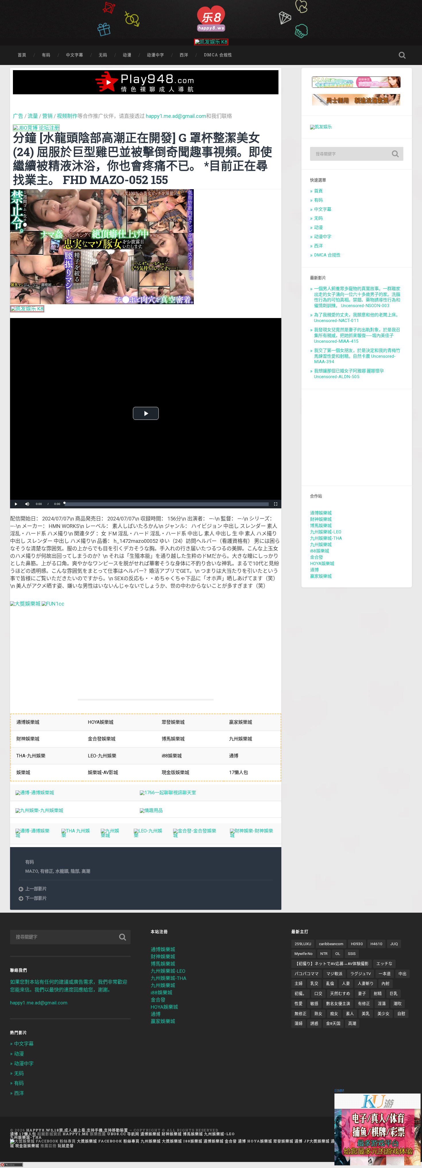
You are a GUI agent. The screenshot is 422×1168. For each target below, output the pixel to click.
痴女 (334, 1013)
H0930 (357, 943)
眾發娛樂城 (283, 1141)
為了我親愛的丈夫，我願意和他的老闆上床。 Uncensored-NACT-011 (357, 317)
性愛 (299, 1003)
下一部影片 (36, 898)
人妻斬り (366, 983)
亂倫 (330, 983)
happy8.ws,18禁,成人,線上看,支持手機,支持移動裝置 (77, 1130)
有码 (46, 55)
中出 (402, 973)
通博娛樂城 (321, 513)
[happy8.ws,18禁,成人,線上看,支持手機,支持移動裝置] (211, 18)
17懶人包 (27, 1133)
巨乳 (394, 993)
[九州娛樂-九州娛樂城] (39, 810)
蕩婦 (299, 1023)
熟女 (318, 1013)
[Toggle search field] (402, 55)
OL (337, 953)
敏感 (314, 1003)
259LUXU (303, 943)
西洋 (184, 55)
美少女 (384, 1013)
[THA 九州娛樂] (75, 835)
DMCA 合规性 (218, 55)
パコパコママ (307, 973)
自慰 (401, 1013)
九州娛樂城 (321, 544)
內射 (386, 983)
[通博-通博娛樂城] (35, 792)
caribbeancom (331, 943)
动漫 (127, 55)
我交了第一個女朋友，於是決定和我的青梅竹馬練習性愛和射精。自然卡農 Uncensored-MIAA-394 (357, 356)
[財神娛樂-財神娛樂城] (253, 835)
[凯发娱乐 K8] (211, 42)
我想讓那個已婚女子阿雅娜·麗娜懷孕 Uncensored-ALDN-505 (349, 373)
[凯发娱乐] (321, 126)
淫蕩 (382, 1003)
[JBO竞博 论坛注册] (36, 128)
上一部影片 (36, 888)
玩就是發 (66, 1145)
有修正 (46, 871)
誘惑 (314, 1023)
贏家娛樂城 (321, 576)
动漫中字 (155, 55)
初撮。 (301, 993)
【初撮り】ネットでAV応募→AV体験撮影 (332, 963)
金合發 (316, 557)
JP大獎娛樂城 (317, 1141)
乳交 (314, 983)
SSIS (352, 953)
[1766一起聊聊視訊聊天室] (168, 792)
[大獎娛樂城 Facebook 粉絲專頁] (43, 1141)
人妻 (346, 983)
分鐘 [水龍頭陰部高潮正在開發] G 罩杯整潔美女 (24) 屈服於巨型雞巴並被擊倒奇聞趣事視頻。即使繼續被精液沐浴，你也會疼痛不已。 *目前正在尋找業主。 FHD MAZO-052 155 (142, 158)
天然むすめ (340, 993)
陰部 (75, 871)
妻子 (362, 993)
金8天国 (333, 1023)
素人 (350, 1013)
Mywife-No (304, 953)
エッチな (384, 963)
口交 (318, 993)
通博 (314, 569)
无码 (103, 55)
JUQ (394, 943)
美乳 (366, 1013)
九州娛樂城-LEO (325, 532)
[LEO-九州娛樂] (148, 835)
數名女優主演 (338, 1003)
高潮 (86, 871)
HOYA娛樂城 (322, 563)
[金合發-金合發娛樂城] (196, 835)
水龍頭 (61, 871)
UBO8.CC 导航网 (123, 1133)
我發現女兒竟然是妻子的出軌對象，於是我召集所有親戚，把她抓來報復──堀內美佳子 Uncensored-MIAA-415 (357, 335)
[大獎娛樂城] (25, 604)
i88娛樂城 (319, 551)
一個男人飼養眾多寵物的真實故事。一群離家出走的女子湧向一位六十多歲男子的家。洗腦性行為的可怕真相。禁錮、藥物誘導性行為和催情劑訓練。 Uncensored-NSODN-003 (357, 297)
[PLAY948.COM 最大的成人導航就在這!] (146, 91)
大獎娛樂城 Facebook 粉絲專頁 (108, 1141)
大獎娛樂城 (172, 1141)
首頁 (22, 55)
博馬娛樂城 (321, 525)
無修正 (301, 1013)
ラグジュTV (360, 973)
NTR (324, 953)
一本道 (385, 973)
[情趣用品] (151, 810)
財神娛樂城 (321, 519)
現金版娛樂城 (27, 1145)
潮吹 (398, 1003)
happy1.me (76, 1133)
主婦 (299, 983)
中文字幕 (74, 55)
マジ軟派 (334, 973)
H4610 (376, 943)
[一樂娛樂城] (53, 604)
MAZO (31, 871)
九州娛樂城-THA (326, 538)
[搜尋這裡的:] (356, 154)
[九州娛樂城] (112, 835)
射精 (378, 993)
